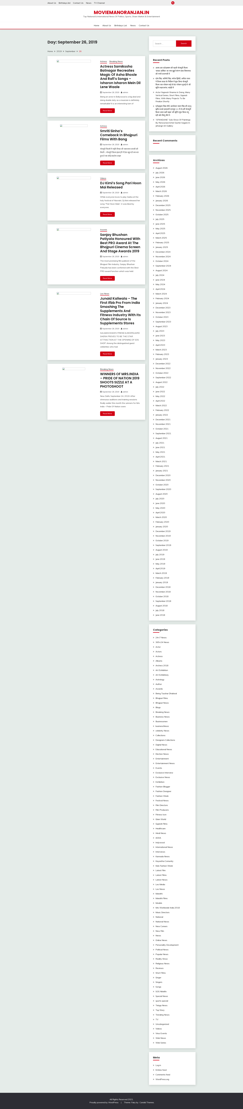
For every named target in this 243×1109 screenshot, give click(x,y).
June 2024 (160, 280)
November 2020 (163, 480)
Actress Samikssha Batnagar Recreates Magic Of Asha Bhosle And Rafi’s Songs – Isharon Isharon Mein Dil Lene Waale (120, 76)
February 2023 (162, 354)
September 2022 (163, 377)
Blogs (158, 707)
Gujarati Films (161, 824)
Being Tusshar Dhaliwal (166, 693)
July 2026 (160, 172)
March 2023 (161, 349)
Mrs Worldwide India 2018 (168, 907)
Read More (107, 110)
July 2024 (160, 275)
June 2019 (160, 559)
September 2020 (163, 489)
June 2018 (160, 615)
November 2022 (163, 368)
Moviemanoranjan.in (121, 12)
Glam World (161, 819)
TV (157, 1019)
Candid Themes (147, 1102)
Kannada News (163, 856)
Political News (162, 949)
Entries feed (161, 1070)
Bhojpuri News (162, 703)
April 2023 (160, 345)
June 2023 (160, 335)
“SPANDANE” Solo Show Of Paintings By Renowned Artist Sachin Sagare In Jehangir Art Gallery (173, 122)
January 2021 (162, 470)
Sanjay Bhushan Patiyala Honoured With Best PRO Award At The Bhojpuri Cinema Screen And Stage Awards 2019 (120, 242)
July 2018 (160, 610)
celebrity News (162, 730)
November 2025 (163, 210)
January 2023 (162, 359)
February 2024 (162, 298)
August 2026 (162, 168)
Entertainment (162, 758)
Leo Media (160, 884)
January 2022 (162, 415)
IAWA (158, 838)
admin (125, 92)
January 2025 (162, 247)
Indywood (160, 842)
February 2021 (162, 466)
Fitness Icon (161, 814)
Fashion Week (162, 796)
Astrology (160, 679)
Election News (162, 754)
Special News (162, 996)
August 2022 (162, 382)
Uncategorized (162, 1024)
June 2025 (160, 224)
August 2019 (162, 550)
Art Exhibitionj (162, 675)
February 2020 (162, 522)
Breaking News (116, 61)
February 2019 (162, 578)
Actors (159, 651)
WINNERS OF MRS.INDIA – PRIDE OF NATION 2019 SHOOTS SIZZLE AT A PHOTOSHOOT (119, 380)
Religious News (162, 963)
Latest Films (161, 875)
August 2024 (162, 270)
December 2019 (163, 531)
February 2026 (162, 196)
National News (162, 921)
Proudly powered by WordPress (104, 1102)
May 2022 (160, 396)
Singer (158, 977)
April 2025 (160, 233)
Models (159, 903)
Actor (158, 647)
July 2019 (160, 554)
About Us (51, 3)
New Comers (161, 926)
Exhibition (160, 782)
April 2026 (160, 186)
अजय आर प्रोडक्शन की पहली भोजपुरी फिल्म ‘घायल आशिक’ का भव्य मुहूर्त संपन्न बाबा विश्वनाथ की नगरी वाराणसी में (173, 70)
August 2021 (162, 438)
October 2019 (162, 540)
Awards (103, 230)
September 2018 (163, 601)
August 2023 (162, 326)
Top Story (160, 1010)
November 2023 (163, 312)
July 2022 (160, 387)
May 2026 (160, 182)
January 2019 (162, 582)
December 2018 (163, 587)
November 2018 (163, 591)
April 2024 (160, 289)
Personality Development (167, 945)
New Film (160, 931)
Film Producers (162, 810)
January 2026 (162, 200)
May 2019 (160, 563)
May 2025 (160, 228)
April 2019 (160, 568)
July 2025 (160, 219)
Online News (161, 940)
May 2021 (160, 452)
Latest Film (161, 870)
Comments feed (163, 1074)
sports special (162, 1001)
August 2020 (162, 494)
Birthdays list (64, 3)
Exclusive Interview (164, 772)
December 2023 (163, 307)
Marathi (159, 893)
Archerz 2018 (162, 665)
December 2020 (163, 475)
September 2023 (163, 321)
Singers (159, 982)
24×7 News (161, 637)
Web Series (161, 1042)
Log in (158, 1065)
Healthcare (161, 828)
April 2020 (160, 512)
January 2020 (162, 526)
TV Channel (99, 3)
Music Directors (162, 912)
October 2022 (162, 373)
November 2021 (163, 424)
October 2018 (162, 596)
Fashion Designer (163, 791)
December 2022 (163, 363)
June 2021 (160, 447)
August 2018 (162, 605)
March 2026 (161, 191)
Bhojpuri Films (162, 698)
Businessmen (162, 721)
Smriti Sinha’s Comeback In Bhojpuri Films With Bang (118, 135)
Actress (103, 61)
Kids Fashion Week (164, 866)
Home (177, 2)
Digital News (161, 744)
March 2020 (161, 517)
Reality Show (162, 959)
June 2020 (160, 503)
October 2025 (162, 214)
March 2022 (161, 405)
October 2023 (162, 317)
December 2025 (163, 205)
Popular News (162, 954)
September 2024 (163, 265)
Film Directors (162, 805)
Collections (160, 735)
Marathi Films (162, 898)
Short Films (161, 973)
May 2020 (160, 508)
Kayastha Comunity (164, 861)
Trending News (162, 1014)
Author (159, 684)
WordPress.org (162, 1079)
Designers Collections (165, 740)
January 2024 (162, 303)
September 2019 (163, 545)
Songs (158, 986)
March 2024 (161, 293)
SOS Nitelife (161, 991)
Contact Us (78, 3)
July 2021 (160, 442)
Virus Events (161, 1033)
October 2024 (162, 261)
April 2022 (160, 400)
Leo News (104, 293)
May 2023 (160, 340)
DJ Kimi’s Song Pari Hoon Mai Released (120, 185)
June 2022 (160, 391)
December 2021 (163, 419)
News (88, 3)
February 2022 (162, 410)
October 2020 (162, 484)
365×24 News (162, 642)
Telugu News (161, 1005)
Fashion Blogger (163, 786)
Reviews (160, 968)
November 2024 (163, 256)
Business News (163, 716)
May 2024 (160, 284)
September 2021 (163, 433)
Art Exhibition (162, 670)
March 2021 (161, 461)
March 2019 (161, 573)
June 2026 (160, 177)
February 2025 (162, 242)
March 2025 (161, 238)
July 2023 (160, 331)
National (159, 917)
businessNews (162, 726)
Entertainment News (165, 763)
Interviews (160, 851)
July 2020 (160, 498)
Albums (159, 661)
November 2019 (163, 536)
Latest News (161, 879)
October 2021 (162, 428)
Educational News (164, 749)
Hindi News (161, 833)
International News (164, 847)
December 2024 (163, 252)
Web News (161, 1038)
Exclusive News (163, 777)
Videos (103, 178)
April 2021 (160, 456)
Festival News (162, 800)
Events (159, 768)
